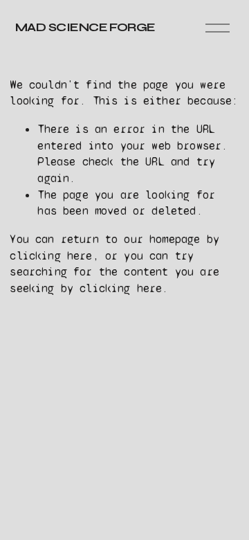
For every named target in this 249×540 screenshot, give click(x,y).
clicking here (51, 256)
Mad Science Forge (85, 27)
